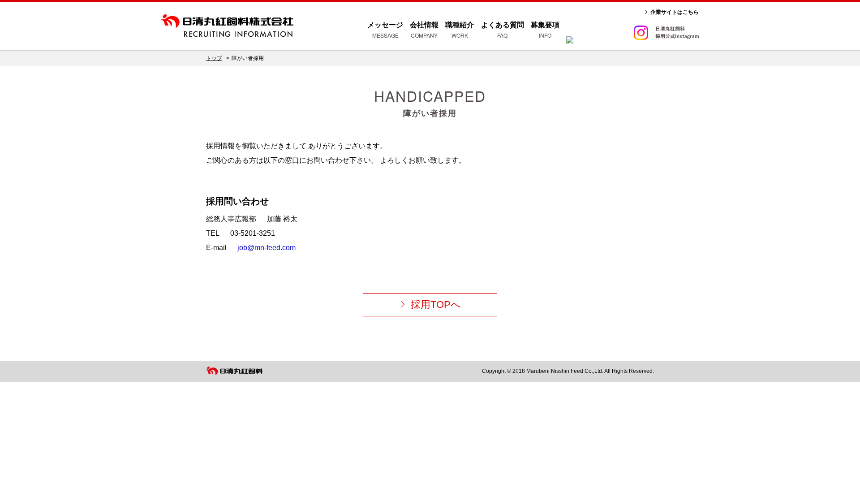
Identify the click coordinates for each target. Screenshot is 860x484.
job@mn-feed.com (266, 247)
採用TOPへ (436, 304)
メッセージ (385, 30)
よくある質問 (502, 30)
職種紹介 (459, 30)
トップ (214, 58)
